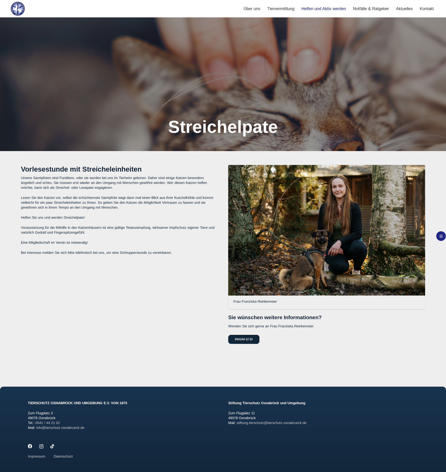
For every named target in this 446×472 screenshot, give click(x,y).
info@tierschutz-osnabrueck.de (60, 428)
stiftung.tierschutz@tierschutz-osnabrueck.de (271, 423)
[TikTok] (52, 446)
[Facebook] (30, 446)
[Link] (18, 9)
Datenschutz (63, 456)
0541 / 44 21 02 (47, 423)
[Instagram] (41, 446)
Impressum (37, 456)
